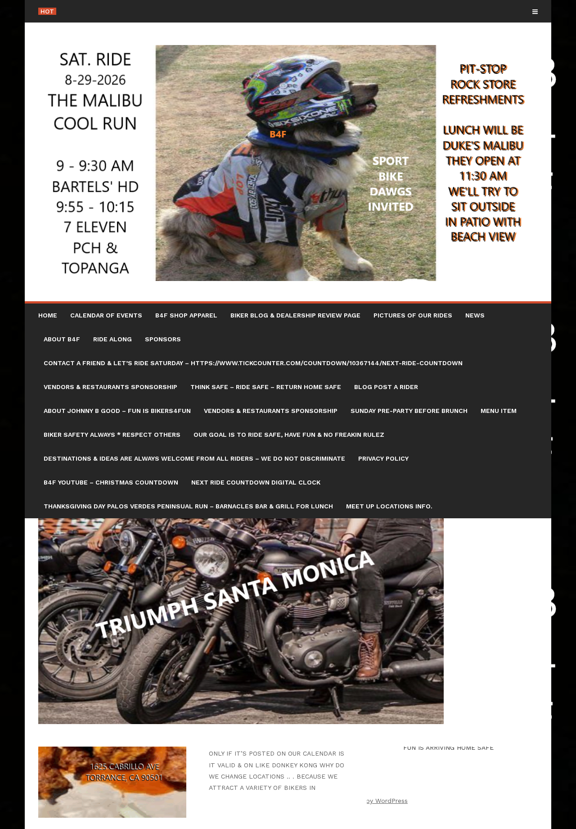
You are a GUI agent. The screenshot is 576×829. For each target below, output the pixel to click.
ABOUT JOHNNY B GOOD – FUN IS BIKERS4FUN (117, 410)
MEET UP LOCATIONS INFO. (389, 506)
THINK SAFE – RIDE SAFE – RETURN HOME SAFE (265, 386)
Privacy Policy (383, 458)
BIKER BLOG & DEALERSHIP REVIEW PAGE (295, 315)
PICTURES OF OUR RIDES (413, 315)
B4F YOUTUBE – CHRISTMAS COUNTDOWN (111, 482)
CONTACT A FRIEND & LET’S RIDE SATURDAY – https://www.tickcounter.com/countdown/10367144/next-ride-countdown (253, 363)
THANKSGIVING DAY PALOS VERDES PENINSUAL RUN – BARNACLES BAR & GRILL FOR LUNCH (188, 506)
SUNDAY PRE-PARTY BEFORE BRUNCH (409, 410)
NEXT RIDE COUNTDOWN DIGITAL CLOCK (255, 482)
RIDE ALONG (112, 339)
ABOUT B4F (62, 339)
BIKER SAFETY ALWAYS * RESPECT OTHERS (112, 434)
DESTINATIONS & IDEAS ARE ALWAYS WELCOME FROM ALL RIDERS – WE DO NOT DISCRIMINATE (194, 458)
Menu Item (499, 410)
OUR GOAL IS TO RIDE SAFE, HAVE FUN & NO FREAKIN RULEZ (289, 434)
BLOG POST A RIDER (386, 386)
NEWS (475, 315)
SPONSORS (163, 339)
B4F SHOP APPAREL (186, 315)
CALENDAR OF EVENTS (106, 315)
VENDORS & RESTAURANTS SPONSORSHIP (110, 386)
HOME (47, 315)
